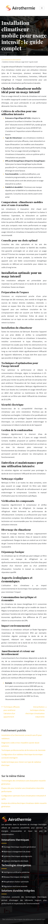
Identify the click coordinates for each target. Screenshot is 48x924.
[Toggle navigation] (42, 8)
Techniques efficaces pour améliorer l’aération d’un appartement (11, 712)
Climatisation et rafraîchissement (12, 59)
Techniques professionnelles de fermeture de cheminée (23, 750)
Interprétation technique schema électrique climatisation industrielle (35, 712)
